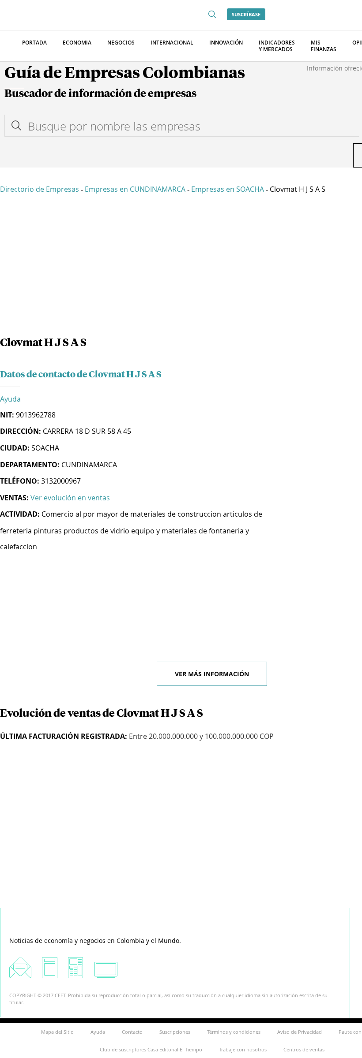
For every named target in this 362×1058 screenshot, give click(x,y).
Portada (34, 42)
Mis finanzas (323, 46)
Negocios (121, 42)
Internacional (172, 42)
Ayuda (10, 399)
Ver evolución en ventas (70, 498)
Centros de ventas (303, 1049)
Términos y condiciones (233, 1031)
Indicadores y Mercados (277, 46)
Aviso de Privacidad (299, 1031)
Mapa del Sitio (57, 1031)
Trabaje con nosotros (243, 1049)
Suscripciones (174, 1031)
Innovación (226, 42)
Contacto (132, 1031)
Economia (77, 42)
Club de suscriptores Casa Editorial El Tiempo (151, 1049)
